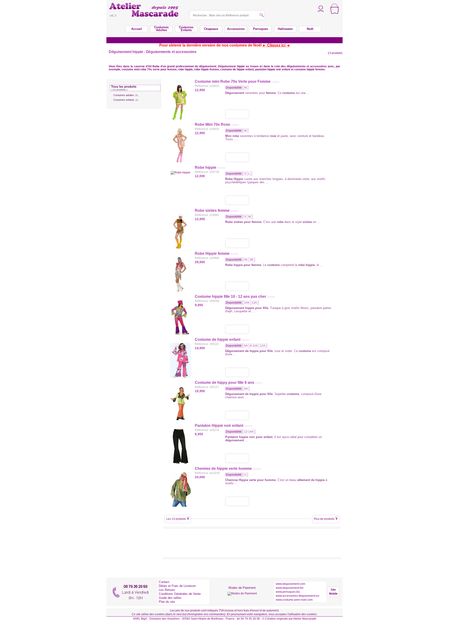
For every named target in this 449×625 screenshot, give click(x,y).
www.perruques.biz (288, 591)
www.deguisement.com (290, 583)
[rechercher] (261, 15)
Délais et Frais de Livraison (177, 586)
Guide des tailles (170, 598)
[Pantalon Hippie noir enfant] (237, 458)
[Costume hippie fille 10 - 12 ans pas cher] (237, 329)
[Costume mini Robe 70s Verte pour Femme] (237, 114)
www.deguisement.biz (290, 587)
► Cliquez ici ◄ (276, 45)
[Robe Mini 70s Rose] (237, 157)
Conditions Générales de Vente (180, 594)
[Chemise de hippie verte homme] (237, 501)
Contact (164, 582)
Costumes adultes (125, 95)
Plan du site (167, 601)
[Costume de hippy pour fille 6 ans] (237, 415)
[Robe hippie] (237, 200)
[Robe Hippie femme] (237, 286)
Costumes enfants (125, 99)
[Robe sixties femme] (237, 243)
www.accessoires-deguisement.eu (297, 595)
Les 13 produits (177, 519)
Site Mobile (333, 591)
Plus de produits (326, 519)
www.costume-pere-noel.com (294, 599)
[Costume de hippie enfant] (237, 372)
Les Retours (167, 590)
